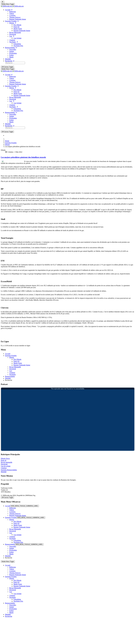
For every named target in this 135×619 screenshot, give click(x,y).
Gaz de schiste (5, 466)
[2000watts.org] (12, 6)
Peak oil (3, 460)
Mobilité (3, 472)
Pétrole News (5, 458)
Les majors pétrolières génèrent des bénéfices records (23, 157)
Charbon (4, 468)
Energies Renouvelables (9, 470)
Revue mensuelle (6, 462)
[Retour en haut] (2, 2)
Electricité (4, 464)
